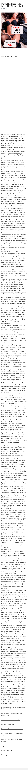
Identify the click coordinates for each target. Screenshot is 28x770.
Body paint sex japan (6, 750)
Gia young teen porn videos (8, 724)
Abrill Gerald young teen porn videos (10, 719)
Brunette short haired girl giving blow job (12, 728)
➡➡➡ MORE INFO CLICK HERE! (9, 56)
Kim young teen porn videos (8, 755)
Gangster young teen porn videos (9, 746)
